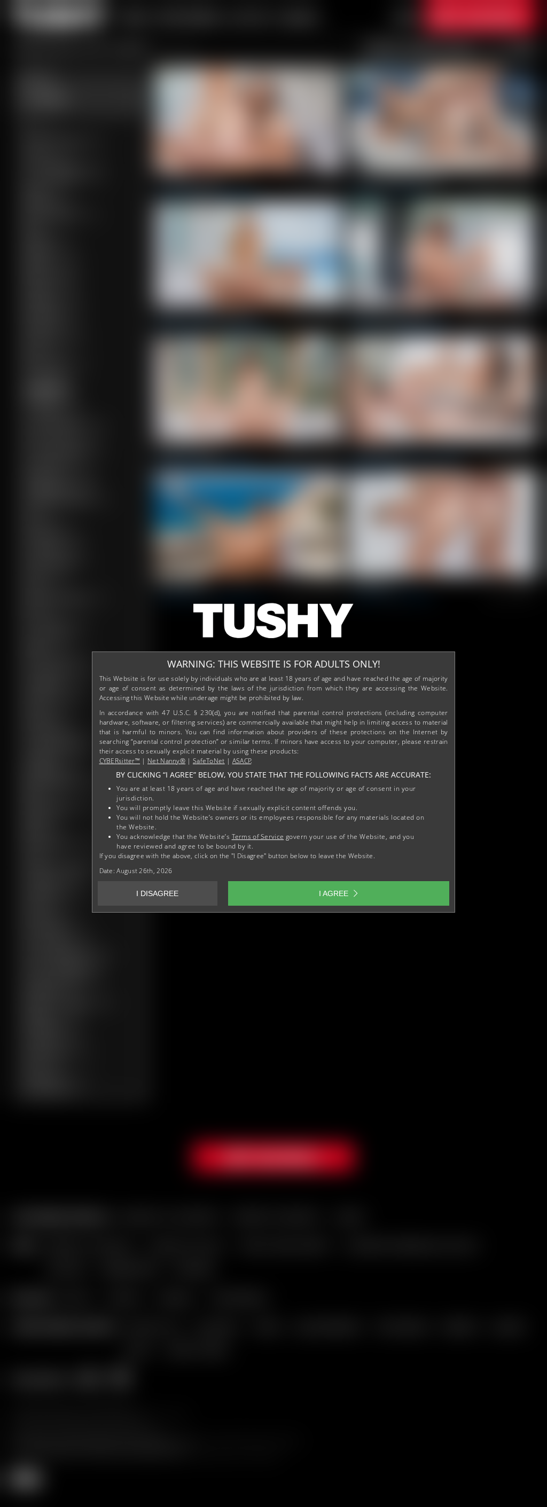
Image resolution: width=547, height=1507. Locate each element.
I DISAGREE (157, 893)
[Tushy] (273, 624)
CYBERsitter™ (119, 760)
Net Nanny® (166, 760)
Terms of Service (258, 836)
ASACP (242, 760)
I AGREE (333, 893)
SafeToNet (209, 760)
